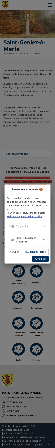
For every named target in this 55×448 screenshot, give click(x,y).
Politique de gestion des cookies (24, 216)
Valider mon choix (35, 252)
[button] (27, 226)
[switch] (10, 239)
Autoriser (40, 259)
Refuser (14, 252)
